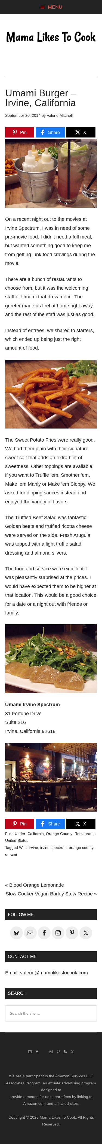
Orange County (59, 833)
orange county (81, 847)
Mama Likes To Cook (51, 37)
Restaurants (85, 833)
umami (11, 854)
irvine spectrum (53, 847)
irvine (33, 847)
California (35, 833)
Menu (55, 7)
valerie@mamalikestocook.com (54, 972)
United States (16, 840)
